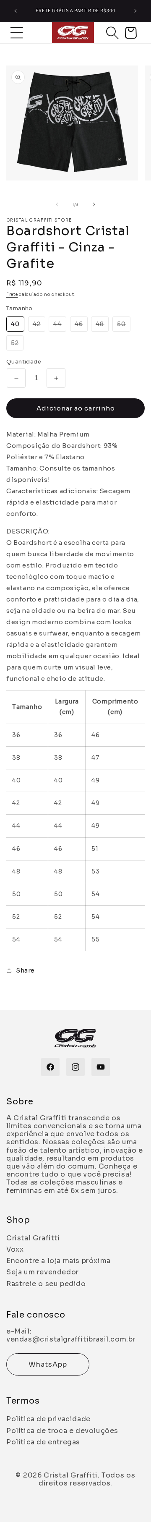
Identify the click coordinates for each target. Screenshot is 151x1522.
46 (81, 326)
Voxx (14, 1249)
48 (102, 326)
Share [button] (25, 970)
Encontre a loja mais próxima (58, 1260)
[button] (112, 32)
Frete (12, 294)
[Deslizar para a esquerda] (57, 204)
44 (59, 326)
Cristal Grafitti (33, 1238)
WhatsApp (48, 1364)
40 (15, 324)
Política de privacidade (48, 1419)
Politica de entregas (43, 1442)
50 (123, 326)
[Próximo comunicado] (135, 11)
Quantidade (23, 361)
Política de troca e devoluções (62, 1430)
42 (39, 326)
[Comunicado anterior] (15, 11)
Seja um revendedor (42, 1272)
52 (17, 344)
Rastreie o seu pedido (46, 1283)
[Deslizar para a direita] (94, 204)
